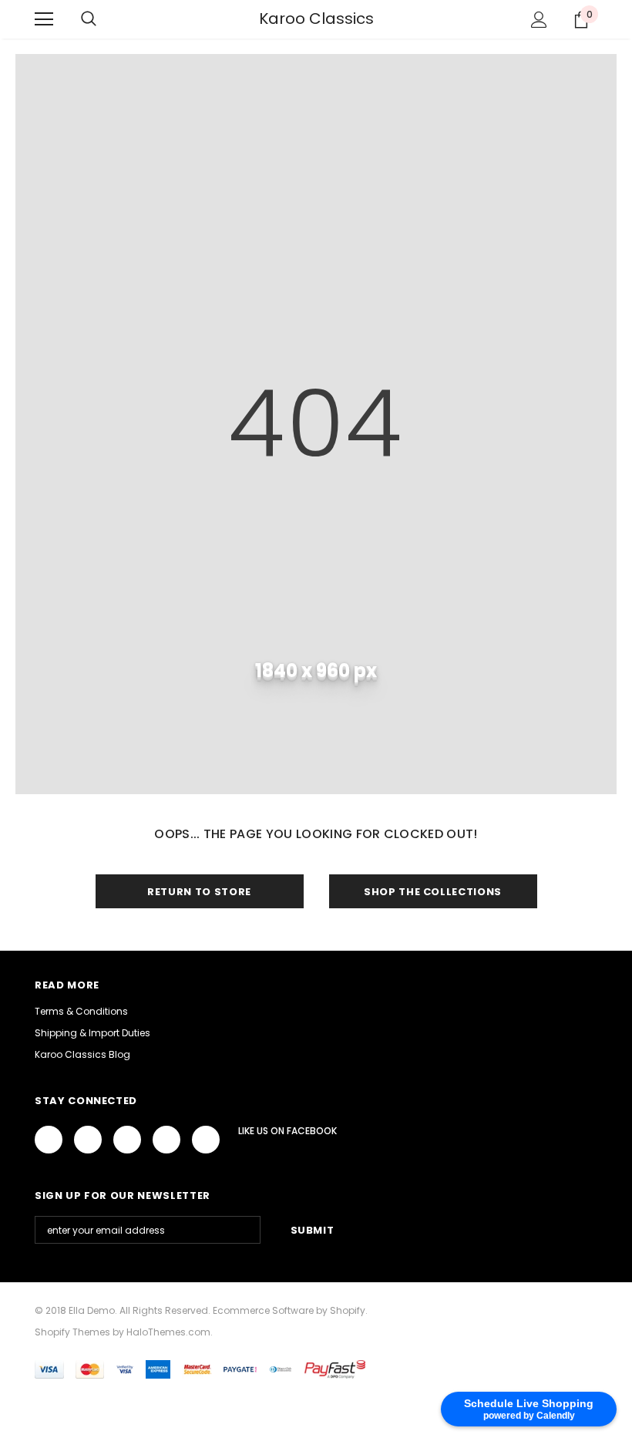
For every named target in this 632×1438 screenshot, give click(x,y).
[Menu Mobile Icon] (44, 19)
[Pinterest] (166, 1139)
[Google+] (88, 1139)
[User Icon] (539, 20)
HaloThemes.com (168, 1332)
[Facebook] (48, 1139)
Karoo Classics (316, 18)
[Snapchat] (206, 1139)
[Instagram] (127, 1139)
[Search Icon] (88, 19)
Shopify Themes (72, 1332)
